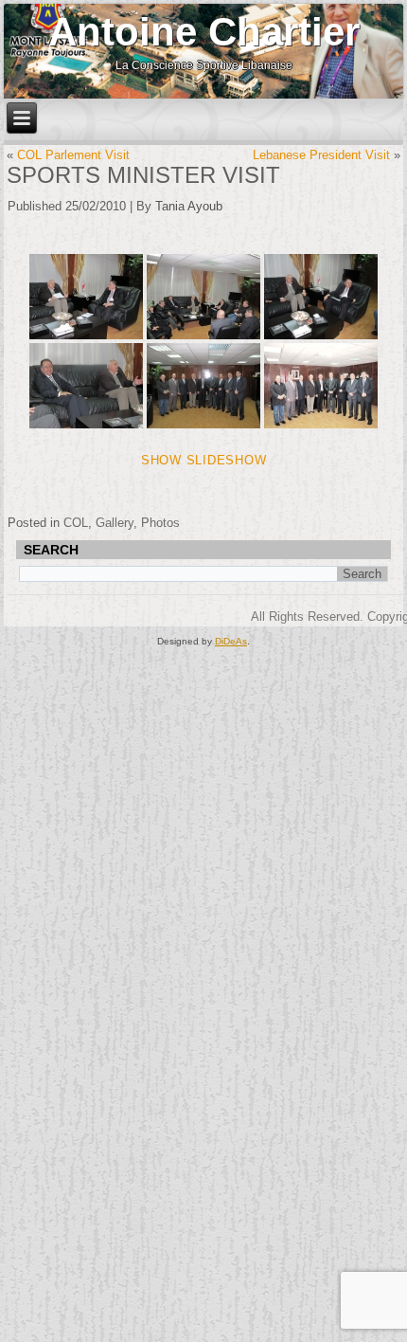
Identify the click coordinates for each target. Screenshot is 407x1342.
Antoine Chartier (204, 31)
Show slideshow (204, 460)
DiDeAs (231, 641)
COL (75, 523)
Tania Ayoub (188, 206)
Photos (160, 523)
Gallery (114, 523)
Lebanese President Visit (321, 155)
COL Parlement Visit (73, 155)
